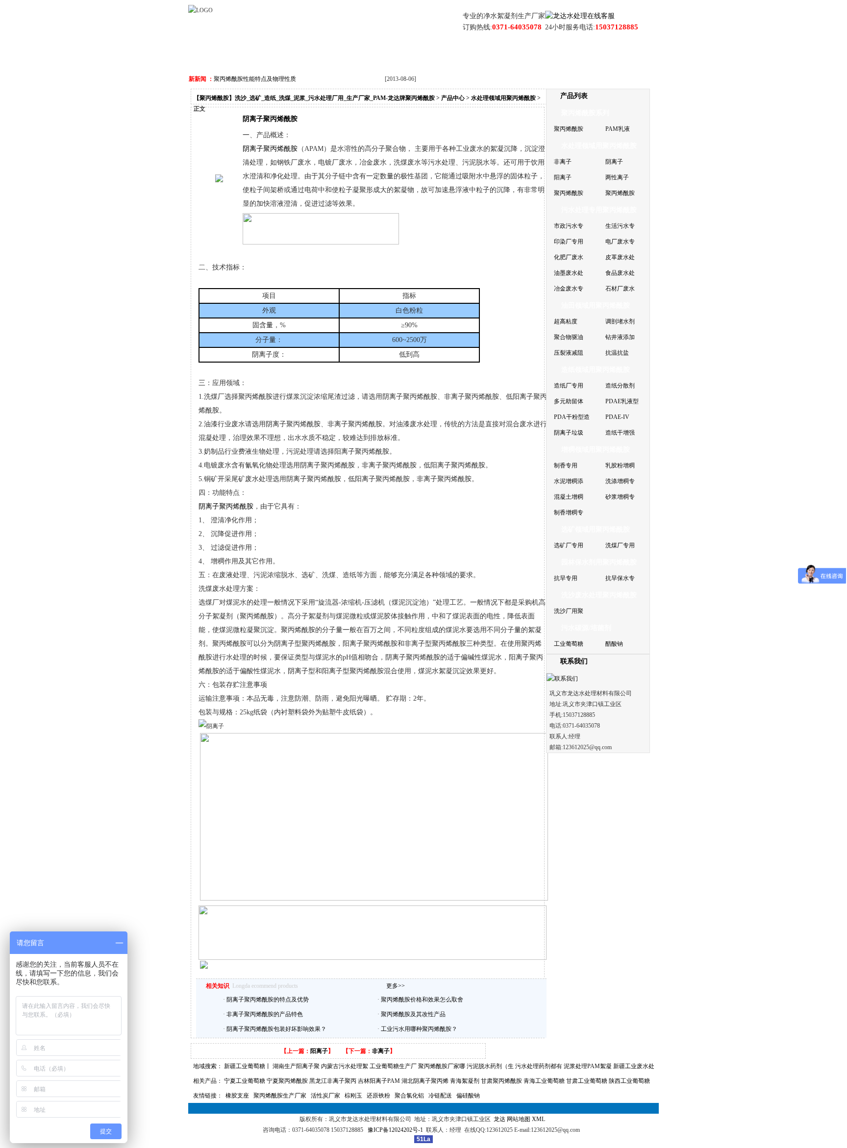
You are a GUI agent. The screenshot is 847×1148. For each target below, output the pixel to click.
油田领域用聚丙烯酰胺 (595, 305)
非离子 (381, 1051)
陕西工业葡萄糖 (629, 1080)
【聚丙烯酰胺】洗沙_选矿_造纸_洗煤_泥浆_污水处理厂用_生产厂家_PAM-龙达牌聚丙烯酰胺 (314, 98)
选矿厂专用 (568, 545)
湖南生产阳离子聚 (296, 1066)
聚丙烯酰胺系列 (585, 113)
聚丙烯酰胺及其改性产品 (413, 1014)
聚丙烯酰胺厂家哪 (441, 1066)
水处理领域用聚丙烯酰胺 (503, 98)
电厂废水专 (620, 241)
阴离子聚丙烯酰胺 (226, 506)
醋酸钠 (614, 643)
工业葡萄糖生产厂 (393, 1066)
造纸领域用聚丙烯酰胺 (595, 369)
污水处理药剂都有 (538, 1066)
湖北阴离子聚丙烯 (424, 1080)
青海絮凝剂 (464, 1080)
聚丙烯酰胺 (568, 128)
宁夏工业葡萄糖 (244, 1080)
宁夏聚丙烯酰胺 (287, 1080)
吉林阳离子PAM (379, 1080)
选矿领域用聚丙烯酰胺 (595, 529)
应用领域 (441, 54)
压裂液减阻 (568, 352)
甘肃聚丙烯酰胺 (501, 1080)
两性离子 (617, 177)
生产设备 (499, 54)
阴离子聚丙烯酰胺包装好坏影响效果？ (276, 1029)
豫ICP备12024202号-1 (397, 1129)
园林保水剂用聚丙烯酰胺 (599, 562)
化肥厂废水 (568, 257)
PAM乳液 (617, 128)
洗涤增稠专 (620, 481)
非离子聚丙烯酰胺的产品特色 (264, 1014)
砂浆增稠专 (620, 496)
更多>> (395, 985)
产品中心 (324, 54)
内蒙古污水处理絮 (344, 1066)
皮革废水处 (620, 257)
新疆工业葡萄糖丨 (247, 1066)
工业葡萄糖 (568, 643)
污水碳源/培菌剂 (586, 628)
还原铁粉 (378, 1095)
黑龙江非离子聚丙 (332, 1080)
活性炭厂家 (325, 1095)
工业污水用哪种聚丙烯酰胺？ (419, 1029)
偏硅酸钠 (468, 1095)
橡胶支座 (237, 1095)
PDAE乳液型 (622, 401)
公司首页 (208, 54)
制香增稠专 (568, 512)
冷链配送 (440, 1095)
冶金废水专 (568, 288)
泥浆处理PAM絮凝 (588, 1066)
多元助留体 (568, 401)
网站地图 (518, 1119)
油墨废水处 (568, 272)
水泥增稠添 (568, 481)
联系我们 (558, 54)
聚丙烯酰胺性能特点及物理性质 (255, 78)
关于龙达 (266, 54)
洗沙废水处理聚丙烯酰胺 (599, 595)
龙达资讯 (383, 54)
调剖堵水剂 (620, 321)
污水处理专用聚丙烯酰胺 (599, 210)
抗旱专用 (565, 578)
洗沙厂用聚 (568, 611)
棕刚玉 (353, 1095)
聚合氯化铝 (409, 1095)
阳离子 (319, 1051)
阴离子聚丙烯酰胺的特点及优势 (267, 999)
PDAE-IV (617, 417)
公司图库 (616, 54)
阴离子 (614, 161)
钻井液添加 (620, 337)
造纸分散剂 (620, 385)
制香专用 (565, 465)
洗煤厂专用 (620, 545)
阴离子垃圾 (568, 432)
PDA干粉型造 (572, 417)
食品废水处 (620, 272)
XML (540, 1119)
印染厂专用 (568, 241)
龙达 (499, 1119)
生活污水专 (620, 225)
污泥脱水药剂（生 (490, 1066)
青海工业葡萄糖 (544, 1080)
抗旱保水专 (620, 578)
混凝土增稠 (568, 496)
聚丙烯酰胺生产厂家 (279, 1095)
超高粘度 (565, 321)
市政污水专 (568, 225)
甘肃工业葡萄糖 (586, 1080)
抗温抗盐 (617, 352)
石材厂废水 (620, 288)
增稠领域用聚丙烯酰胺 (595, 449)
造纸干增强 (620, 432)
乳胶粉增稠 (620, 465)
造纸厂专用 (568, 385)
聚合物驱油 (568, 337)
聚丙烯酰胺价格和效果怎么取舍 (422, 999)
